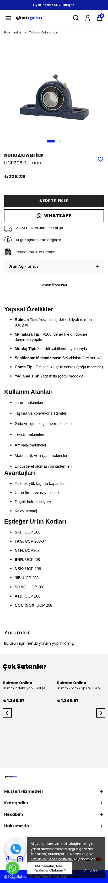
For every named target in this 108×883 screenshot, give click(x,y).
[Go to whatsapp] (12, 868)
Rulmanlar (12, 32)
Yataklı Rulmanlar (43, 32)
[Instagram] (20, 859)
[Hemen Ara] (15, 849)
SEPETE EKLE (54, 201)
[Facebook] (7, 859)
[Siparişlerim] (87, 18)
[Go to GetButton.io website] (12, 877)
